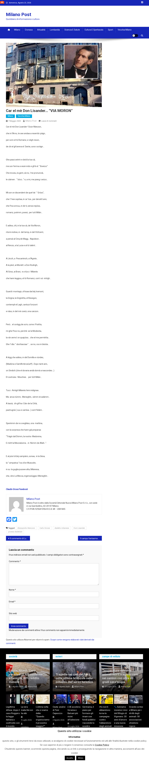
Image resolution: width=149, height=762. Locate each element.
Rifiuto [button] (80, 758)
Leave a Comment (49, 121)
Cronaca (29, 30)
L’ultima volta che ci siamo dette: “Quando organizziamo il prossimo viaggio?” (42, 716)
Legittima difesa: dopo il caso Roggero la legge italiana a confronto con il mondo (13, 716)
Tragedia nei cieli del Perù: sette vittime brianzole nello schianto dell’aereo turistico (74, 678)
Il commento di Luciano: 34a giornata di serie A (20, 538)
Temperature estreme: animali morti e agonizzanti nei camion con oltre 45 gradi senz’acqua (120, 676)
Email (12, 601)
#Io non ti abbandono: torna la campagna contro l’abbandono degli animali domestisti (105, 718)
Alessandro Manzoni (26, 528)
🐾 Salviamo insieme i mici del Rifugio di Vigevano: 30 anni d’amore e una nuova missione (120, 716)
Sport (110, 30)
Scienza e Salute (72, 30)
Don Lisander (79, 528)
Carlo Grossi (45, 528)
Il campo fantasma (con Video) (91, 538)
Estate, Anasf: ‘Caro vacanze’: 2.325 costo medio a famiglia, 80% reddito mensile (28, 676)
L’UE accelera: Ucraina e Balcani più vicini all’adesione (74, 713)
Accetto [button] (69, 758)
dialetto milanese (62, 528)
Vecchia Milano (125, 30)
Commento (15, 561)
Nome (12, 590)
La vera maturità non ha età (27, 710)
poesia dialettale (15, 532)
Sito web (13, 613)
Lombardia (55, 30)
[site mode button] (135, 35)
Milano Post (18, 14)
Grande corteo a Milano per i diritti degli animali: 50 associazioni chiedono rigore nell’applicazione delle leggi (136, 720)
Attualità (41, 30)
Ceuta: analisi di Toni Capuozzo (59, 710)
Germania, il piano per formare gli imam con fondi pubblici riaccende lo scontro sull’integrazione (89, 718)
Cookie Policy (102, 745)
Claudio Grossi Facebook (17, 489)
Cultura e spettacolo (94, 30)
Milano (17, 30)
